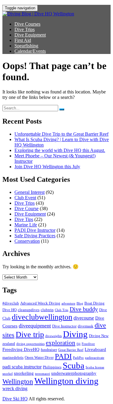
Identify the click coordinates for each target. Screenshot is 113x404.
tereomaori (42, 373)
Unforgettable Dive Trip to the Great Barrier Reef (61, 134)
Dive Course (26, 208)
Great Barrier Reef (70, 350)
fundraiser (49, 349)
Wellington (17, 381)
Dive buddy (84, 309)
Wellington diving (66, 381)
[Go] (61, 109)
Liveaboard (95, 349)
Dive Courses (27, 24)
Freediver (88, 344)
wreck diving (14, 388)
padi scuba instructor (22, 366)
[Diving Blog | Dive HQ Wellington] (38, 13)
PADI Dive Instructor (34, 230)
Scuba (73, 365)
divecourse (84, 317)
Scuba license (95, 367)
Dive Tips (23, 219)
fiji (78, 344)
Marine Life (25, 224)
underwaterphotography (73, 373)
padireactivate (94, 357)
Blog (80, 303)
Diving (75, 334)
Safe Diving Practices (34, 235)
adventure (68, 303)
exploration (60, 342)
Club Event (25, 197)
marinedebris (13, 357)
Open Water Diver (39, 357)
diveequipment (35, 326)
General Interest (29, 192)
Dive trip (30, 334)
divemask (85, 326)
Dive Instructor (64, 326)
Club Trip (61, 310)
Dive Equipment (30, 34)
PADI (63, 356)
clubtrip (47, 310)
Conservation (27, 241)
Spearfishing (26, 45)
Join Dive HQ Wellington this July (47, 166)
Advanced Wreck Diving (40, 303)
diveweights (53, 336)
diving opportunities (30, 344)
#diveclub (10, 303)
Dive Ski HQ (15, 398)
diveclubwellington (42, 317)
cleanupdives (28, 310)
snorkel (7, 373)
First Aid (22, 40)
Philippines (52, 367)
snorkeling (24, 373)
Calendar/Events (30, 51)
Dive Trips (24, 29)
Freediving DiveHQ (20, 349)
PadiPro (78, 357)
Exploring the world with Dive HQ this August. (59, 150)
